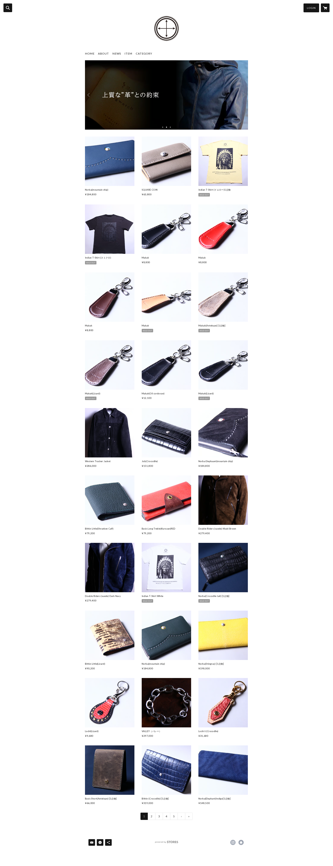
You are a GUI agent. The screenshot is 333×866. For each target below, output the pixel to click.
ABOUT (103, 53)
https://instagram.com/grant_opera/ (233, 842)
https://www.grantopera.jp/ (241, 842)
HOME (90, 53)
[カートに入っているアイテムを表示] (325, 7)
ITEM (128, 53)
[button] (311, 7)
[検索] (7, 7)
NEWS (116, 53)
